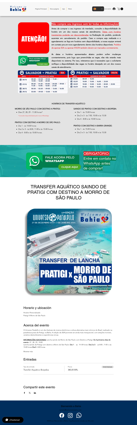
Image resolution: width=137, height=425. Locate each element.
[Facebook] (62, 415)
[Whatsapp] (79, 415)
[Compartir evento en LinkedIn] (35, 393)
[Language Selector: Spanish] (98, 8)
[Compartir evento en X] (30, 393)
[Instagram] (70, 415)
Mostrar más (28, 351)
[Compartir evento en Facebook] (24, 393)
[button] (121, 9)
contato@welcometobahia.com (70, 410)
